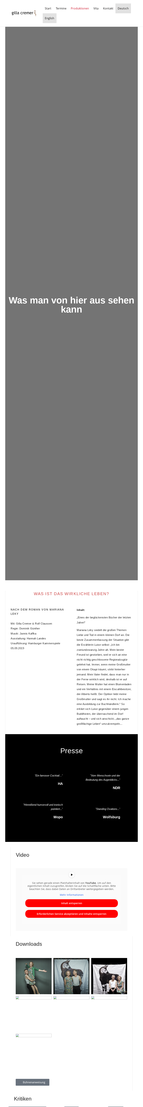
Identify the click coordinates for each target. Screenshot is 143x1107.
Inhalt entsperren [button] (71, 903)
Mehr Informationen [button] (72, 894)
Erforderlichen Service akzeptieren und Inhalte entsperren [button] (71, 914)
